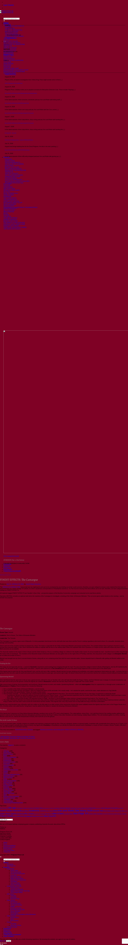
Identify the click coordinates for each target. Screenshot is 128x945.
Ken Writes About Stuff (17, 909)
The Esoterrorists (15, 872)
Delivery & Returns (9, 847)
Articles (6, 23)
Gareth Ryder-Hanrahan (33, 584)
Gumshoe (6, 768)
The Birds (13, 923)
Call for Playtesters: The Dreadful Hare (14, 83)
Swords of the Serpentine (11, 796)
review (31, 814)
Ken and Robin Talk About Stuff (75, 810)
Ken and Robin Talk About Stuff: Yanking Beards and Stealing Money (21, 93)
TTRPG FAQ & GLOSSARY (12, 571)
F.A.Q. (5, 844)
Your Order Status (8, 850)
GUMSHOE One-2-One (10, 770)
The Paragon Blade (16, 892)
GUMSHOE (34, 811)
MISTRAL (81, 729)
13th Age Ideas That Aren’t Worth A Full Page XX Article (17, 736)
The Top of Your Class (10, 73)
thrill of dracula (117, 813)
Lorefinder (13, 897)
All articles (10, 864)
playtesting (20, 814)
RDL (26, 814)
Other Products (11, 916)
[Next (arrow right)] (2, 944)
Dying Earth (7, 759)
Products (6, 157)
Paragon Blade (8, 785)
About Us (6, 566)
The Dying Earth (15, 903)
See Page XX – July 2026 (10, 133)
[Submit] (4, 861)
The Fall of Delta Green (108, 814)
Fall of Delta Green (3, 575)
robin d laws (58, 813)
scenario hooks (68, 814)
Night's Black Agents (9, 781)
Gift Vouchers (14, 917)
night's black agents (8, 814)
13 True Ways (3, 808)
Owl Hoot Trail (7, 782)
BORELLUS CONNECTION (11, 587)
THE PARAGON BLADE (11, 556)
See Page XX (7, 569)
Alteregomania (15, 887)
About (5, 842)
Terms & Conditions (9, 845)
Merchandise (14, 920)
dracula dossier (65, 808)
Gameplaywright (8, 765)
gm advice (25, 811)
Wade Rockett (39, 816)
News (5, 779)
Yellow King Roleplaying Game (13, 802)
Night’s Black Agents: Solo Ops (20, 891)
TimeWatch (6, 799)
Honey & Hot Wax (15, 908)
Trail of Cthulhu (8, 801)
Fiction (9, 922)
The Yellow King (15, 884)
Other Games (11, 900)
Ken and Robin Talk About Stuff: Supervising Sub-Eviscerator (19, 113)
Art (34, 808)
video (15, 816)
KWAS (5, 773)
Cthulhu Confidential (9, 757)
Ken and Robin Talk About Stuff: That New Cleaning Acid (17, 738)
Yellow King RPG (49, 816)
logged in (11, 745)
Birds (5, 755)
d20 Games (10, 894)
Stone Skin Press (8, 793)
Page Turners (7, 784)
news (126, 811)
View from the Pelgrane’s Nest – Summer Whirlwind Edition (19, 140)
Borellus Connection (46, 729)
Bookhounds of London (48, 808)
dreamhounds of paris (76, 808)
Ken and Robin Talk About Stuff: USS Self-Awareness (17, 150)
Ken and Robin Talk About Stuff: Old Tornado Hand (17, 103)
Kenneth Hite (97, 811)
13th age (11, 807)
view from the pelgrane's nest (26, 816)
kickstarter (112, 811)
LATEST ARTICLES (10, 74)
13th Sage (19, 808)
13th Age (6, 751)
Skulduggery (7, 791)
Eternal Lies (98, 808)
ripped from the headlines (39, 813)
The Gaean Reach (9, 798)
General (9, 575)
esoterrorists (92, 808)
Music (12, 919)
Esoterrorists (7, 760)
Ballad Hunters (8, 754)
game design (120, 808)
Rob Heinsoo (48, 814)
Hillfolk (5, 771)
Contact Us (7, 567)
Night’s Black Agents (16, 878)
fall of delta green (59, 729)
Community (7, 564)
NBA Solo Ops (7, 777)
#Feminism (13, 902)
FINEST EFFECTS (71, 729)
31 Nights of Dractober (27, 808)
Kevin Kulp (107, 811)
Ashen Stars (7, 752)
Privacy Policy (7, 848)
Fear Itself (6, 763)
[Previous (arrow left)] (0, 944)
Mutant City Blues (8, 776)
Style (5, 795)
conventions (56, 808)
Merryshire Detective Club (11, 774)
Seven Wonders (8, 790)
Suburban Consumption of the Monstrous (23, 914)
